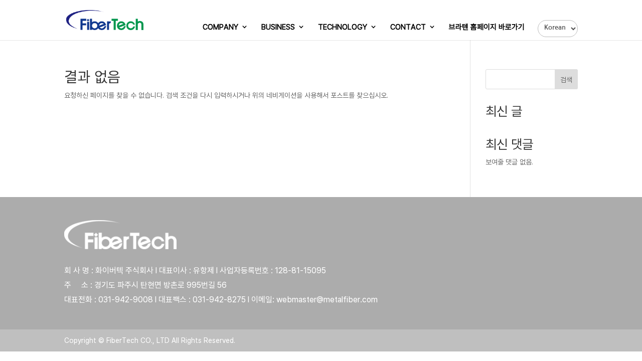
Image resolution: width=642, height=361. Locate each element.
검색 (566, 79)
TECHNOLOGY (342, 27)
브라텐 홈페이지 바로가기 (487, 27)
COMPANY (220, 27)
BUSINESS (278, 27)
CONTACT (408, 27)
